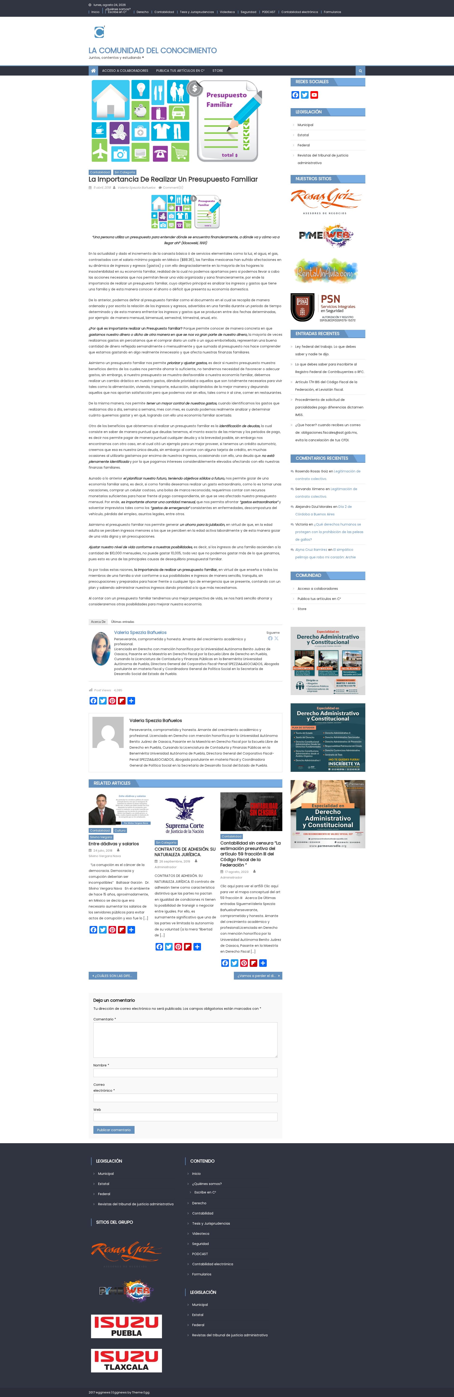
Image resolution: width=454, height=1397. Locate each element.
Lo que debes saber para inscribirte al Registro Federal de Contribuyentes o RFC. (329, 368)
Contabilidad (164, 12)
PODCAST (268, 12)
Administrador (166, 867)
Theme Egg (140, 1392)
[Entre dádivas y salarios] (120, 808)
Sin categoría (125, 172)
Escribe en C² (117, 12)
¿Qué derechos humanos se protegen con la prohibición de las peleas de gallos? (329, 532)
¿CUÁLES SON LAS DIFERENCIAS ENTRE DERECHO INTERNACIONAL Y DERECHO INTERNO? (116, 975)
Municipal (305, 125)
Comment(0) (173, 187)
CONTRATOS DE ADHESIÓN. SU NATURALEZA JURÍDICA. (185, 852)
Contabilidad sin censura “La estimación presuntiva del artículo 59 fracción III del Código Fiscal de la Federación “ (250, 854)
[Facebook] (270, 638)
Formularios (332, 12)
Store (218, 70)
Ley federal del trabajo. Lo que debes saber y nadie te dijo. (325, 350)
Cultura (120, 830)
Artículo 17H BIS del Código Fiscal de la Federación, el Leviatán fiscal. (326, 386)
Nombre (101, 1065)
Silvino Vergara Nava (105, 856)
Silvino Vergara (101, 837)
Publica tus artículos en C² (180, 70)
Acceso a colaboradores (125, 70)
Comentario (104, 1019)
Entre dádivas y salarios (114, 843)
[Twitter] (276, 638)
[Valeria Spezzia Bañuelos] (101, 648)
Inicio (95, 12)
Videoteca (227, 12)
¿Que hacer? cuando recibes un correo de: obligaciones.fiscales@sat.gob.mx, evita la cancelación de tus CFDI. (328, 432)
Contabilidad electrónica (299, 12)
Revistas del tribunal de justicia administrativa (323, 159)
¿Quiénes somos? (118, 9)
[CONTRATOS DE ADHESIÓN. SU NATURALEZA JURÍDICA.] (186, 814)
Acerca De (98, 622)
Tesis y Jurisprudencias (197, 12)
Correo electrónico (104, 1087)
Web (97, 1109)
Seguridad (248, 12)
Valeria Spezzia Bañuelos (136, 187)
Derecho (142, 12)
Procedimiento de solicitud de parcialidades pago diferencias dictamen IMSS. (329, 407)
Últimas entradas (122, 622)
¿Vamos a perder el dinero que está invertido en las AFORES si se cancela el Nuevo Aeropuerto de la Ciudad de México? (260, 975)
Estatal (303, 135)
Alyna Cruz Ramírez (311, 549)
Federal (304, 145)
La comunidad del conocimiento (153, 50)
